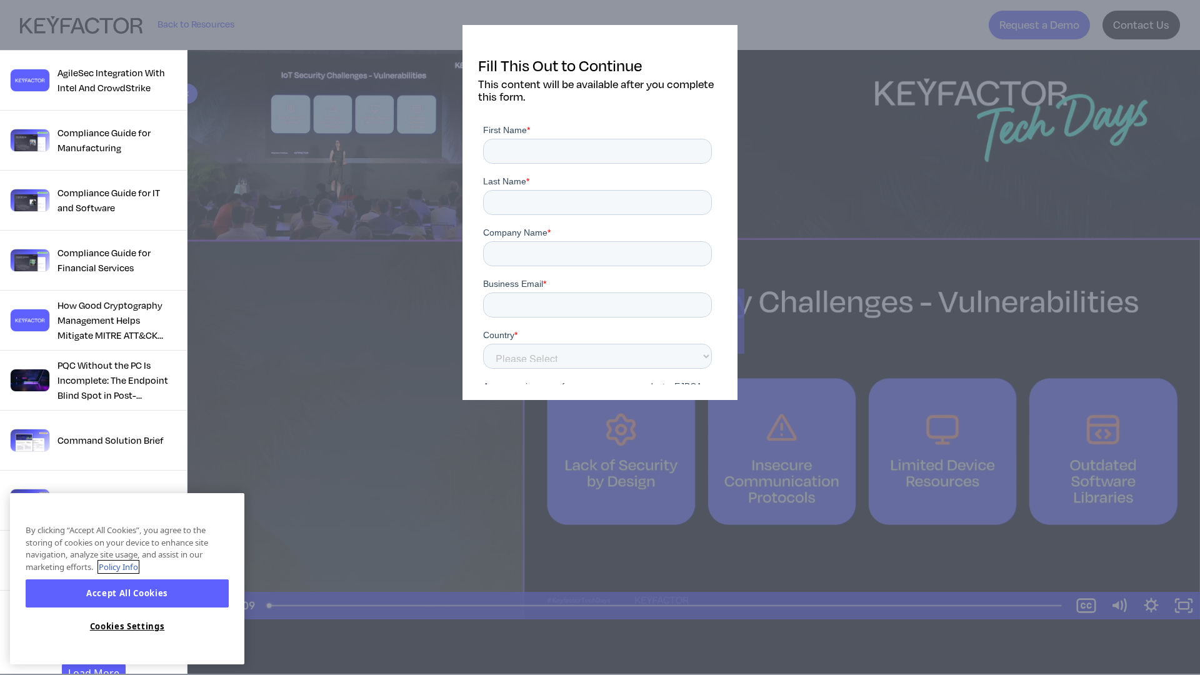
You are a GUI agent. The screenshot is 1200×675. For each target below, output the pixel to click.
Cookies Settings (127, 626)
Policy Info (118, 566)
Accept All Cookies (127, 593)
